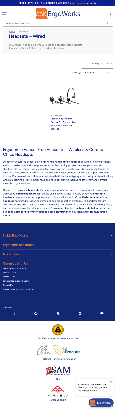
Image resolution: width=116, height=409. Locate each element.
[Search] (107, 23)
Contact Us (8, 285)
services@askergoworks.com (16, 281)
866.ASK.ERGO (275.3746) (15, 268)
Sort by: (74, 72)
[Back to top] (109, 405)
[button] (4, 13)
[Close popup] (108, 382)
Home (12, 31)
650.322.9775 (10, 272)
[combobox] (57, 23)
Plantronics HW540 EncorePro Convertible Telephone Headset (63, 121)
